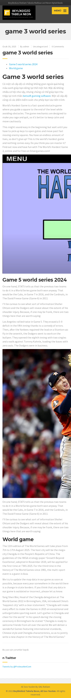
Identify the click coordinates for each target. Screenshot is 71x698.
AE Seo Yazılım (28, 686)
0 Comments (58, 46)
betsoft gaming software (37, 95)
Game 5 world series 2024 (23, 64)
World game (16, 68)
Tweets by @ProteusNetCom (16, 666)
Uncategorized (40, 46)
